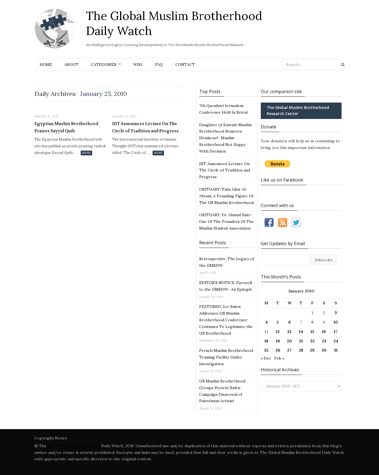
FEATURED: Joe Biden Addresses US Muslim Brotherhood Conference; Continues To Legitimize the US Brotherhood (226, 319)
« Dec (266, 358)
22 (312, 341)
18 (266, 341)
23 (324, 341)
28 (301, 350)
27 (289, 350)
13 (289, 331)
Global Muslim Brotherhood (74, 445)
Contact (185, 64)
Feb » (279, 358)
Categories (103, 64)
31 (336, 350)
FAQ (159, 64)
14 (301, 331)
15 (312, 331)
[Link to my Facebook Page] (269, 223)
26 (278, 350)
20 (289, 341)
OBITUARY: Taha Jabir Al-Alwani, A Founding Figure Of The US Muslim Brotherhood (226, 196)
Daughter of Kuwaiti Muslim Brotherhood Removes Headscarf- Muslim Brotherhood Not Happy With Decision (225, 138)
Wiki (138, 64)
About (71, 64)
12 (278, 331)
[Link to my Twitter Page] (296, 223)
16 (324, 331)
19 (278, 341)
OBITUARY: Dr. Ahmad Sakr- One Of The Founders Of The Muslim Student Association (226, 221)
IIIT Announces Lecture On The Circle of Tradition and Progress (145, 127)
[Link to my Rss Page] (282, 223)
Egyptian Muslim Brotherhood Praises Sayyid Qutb (66, 127)
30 (324, 350)
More (86, 153)
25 (266, 350)
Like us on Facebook (282, 180)
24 (335, 341)
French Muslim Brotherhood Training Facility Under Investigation (226, 357)
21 (301, 341)
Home (46, 64)
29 (312, 350)
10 (335, 322)
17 (336, 331)
